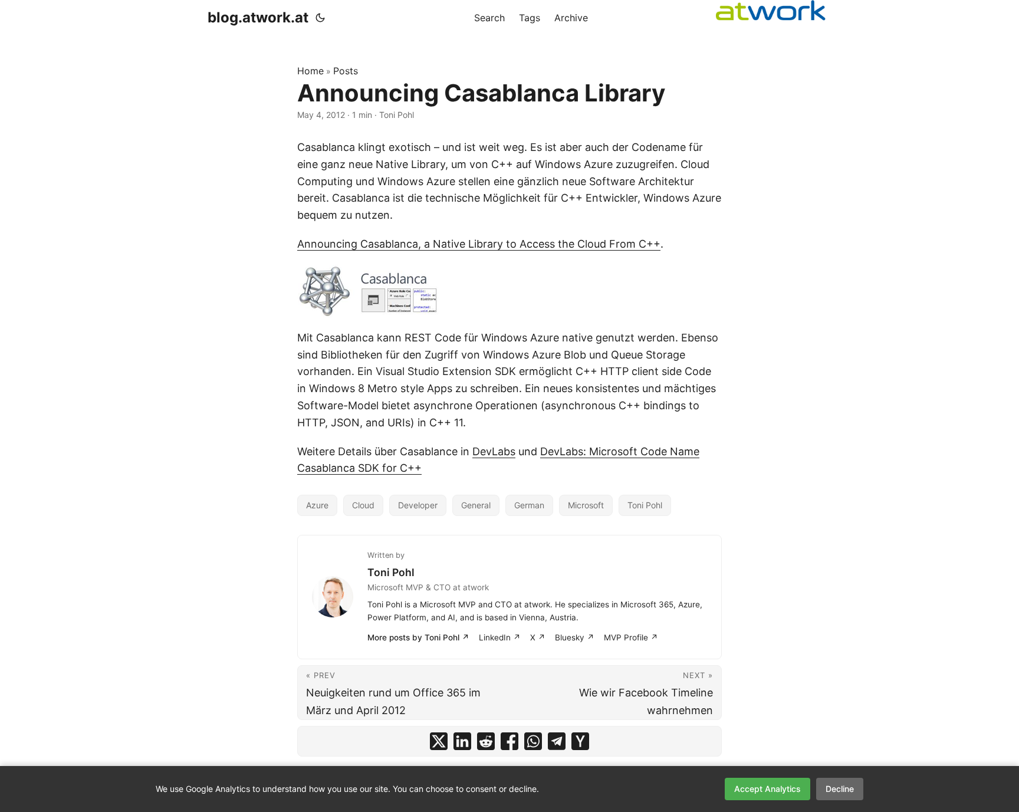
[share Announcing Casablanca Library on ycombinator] (580, 741)
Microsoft (586, 505)
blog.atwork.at (258, 17)
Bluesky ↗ (574, 637)
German (529, 505)
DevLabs (493, 451)
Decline (840, 789)
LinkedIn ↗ (500, 637)
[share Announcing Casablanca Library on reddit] (486, 741)
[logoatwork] (771, 10)
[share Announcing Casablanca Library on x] (439, 741)
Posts (345, 71)
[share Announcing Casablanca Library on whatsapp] (533, 741)
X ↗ (537, 637)
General (476, 505)
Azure (317, 505)
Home (310, 71)
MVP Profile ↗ (631, 637)
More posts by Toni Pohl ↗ (418, 637)
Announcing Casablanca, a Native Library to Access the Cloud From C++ (478, 244)
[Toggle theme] (320, 17)
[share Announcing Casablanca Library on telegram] (557, 741)
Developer (418, 505)
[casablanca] (509, 291)
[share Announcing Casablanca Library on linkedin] (462, 741)
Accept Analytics (767, 789)
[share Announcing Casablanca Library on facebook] (509, 741)
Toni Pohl (644, 505)
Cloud (363, 505)
